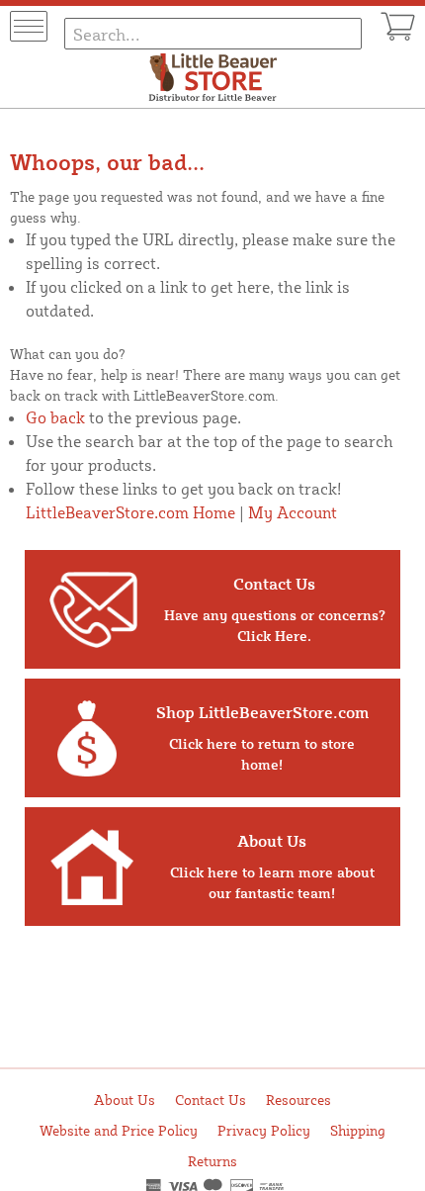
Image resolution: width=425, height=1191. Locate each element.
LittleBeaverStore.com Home (130, 512)
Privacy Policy (263, 1130)
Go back (55, 417)
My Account (292, 512)
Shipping (357, 1130)
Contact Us (210, 1099)
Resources (298, 1099)
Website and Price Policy (119, 1130)
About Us (124, 1099)
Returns (212, 1160)
